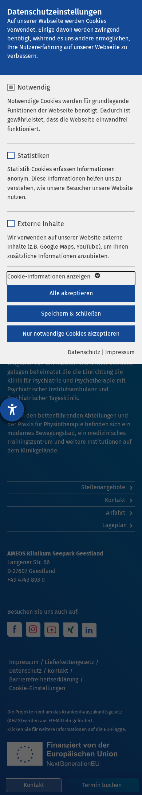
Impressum (120, 352)
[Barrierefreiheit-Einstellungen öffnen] (12, 410)
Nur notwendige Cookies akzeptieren (71, 333)
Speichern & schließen (71, 313)
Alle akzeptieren (71, 293)
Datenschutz (84, 352)
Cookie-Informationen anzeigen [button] (49, 276)
